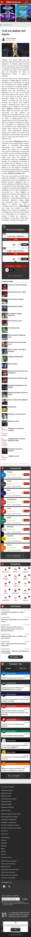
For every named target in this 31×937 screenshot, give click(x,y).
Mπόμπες (3, 851)
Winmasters (10, 526)
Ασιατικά (3, 854)
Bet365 (9, 517)
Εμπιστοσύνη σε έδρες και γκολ (17, 378)
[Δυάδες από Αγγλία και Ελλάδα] (5, 287)
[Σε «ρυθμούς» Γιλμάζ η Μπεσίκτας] (5, 316)
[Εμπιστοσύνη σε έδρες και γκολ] (5, 380)
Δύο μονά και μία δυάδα (15, 306)
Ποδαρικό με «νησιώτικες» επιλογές (16, 429)
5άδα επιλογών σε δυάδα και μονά (16, 336)
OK (15, 929)
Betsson (9, 545)
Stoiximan (10, 472)
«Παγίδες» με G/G (13, 456)
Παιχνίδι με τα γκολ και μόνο (17, 414)
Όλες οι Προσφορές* (14, 776)
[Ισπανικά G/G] (5, 409)
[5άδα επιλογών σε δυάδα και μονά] (5, 337)
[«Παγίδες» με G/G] (5, 458)
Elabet (8, 490)
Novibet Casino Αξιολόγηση (8, 864)
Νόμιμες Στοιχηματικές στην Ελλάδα (11, 814)
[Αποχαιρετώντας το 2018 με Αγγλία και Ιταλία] (5, 442)
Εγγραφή (24, 899)
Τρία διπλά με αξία (13, 328)
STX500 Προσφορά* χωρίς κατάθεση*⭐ (13, 678)
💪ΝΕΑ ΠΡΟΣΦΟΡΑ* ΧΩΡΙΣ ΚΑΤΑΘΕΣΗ (13, 736)
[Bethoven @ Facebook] (4, 886)
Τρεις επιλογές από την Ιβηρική (17, 400)
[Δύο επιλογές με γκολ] (5, 323)
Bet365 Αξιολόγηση (6, 804)
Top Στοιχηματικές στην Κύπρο (9, 817)
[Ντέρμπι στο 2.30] (5, 423)
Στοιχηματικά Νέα (5, 610)
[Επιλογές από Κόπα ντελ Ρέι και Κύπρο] (5, 395)
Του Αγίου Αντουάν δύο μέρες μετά (17, 343)
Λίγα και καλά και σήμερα (15, 299)
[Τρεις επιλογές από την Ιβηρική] (5, 402)
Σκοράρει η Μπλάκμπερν (15, 356)
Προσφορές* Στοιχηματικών (8, 822)
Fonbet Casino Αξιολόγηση (8, 872)
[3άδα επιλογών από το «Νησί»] (5, 294)
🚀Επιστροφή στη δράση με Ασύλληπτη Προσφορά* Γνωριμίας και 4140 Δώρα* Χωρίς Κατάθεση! (15, 712)
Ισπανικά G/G (12, 407)
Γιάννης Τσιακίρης (11, 38)
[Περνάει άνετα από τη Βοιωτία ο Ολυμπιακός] (5, 373)
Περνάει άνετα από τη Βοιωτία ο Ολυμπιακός (18, 372)
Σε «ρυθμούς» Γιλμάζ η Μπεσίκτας (15, 314)
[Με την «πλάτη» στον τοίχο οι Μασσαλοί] (5, 351)
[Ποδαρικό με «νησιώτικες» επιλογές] (5, 432)
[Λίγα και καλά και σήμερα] (5, 301)
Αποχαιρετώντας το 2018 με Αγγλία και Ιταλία (16, 439)
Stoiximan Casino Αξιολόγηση (9, 861)
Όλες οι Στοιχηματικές (14, 556)
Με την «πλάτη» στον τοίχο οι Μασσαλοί (17, 350)
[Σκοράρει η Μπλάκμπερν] (5, 359)
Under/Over (4, 843)
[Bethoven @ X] (9, 886)
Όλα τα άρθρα (14, 657)
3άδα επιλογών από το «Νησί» (17, 292)
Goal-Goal (3, 840)
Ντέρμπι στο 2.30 (13, 421)
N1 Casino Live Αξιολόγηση (8, 878)
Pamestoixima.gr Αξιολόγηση (8, 799)
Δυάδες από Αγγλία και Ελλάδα (17, 285)
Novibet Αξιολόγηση (6, 793)
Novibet (9, 481)
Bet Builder (4, 846)
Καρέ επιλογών (12, 364)
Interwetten (10, 536)
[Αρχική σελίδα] (0, 24)
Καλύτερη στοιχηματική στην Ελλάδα (11, 828)
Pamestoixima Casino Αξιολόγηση (10, 869)
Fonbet (9, 508)
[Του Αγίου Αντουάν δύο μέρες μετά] (5, 344)
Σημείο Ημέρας (5, 837)
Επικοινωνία (4, 831)
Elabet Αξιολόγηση (6, 796)
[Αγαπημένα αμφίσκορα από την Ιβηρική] (5, 387)
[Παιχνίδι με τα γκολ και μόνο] (5, 416)
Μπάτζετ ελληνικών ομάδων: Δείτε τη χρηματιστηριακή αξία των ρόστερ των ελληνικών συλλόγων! (12, 628)
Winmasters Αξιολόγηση (7, 807)
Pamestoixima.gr (12, 499)
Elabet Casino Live (5, 866)
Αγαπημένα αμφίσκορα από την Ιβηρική (17, 386)
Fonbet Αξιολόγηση (6, 801)
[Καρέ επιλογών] (5, 366)
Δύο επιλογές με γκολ (15, 321)
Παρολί (3, 848)
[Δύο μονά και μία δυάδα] (5, 308)
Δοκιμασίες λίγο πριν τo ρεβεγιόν (15, 450)
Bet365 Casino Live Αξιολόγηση (9, 875)
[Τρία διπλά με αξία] (5, 330)
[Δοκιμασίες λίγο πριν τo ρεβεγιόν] (5, 451)
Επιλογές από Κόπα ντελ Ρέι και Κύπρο (18, 393)
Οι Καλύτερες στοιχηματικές (9, 819)
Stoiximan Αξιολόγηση (7, 790)
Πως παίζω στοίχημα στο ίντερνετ (10, 825)
